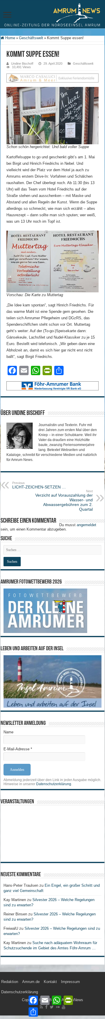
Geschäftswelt (31, 38)
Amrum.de (31, 981)
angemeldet (86, 525)
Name (8, 732)
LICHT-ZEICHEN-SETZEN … (39, 485)
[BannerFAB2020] (52, 385)
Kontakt (50, 981)
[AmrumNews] (52, 14)
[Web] (52, 78)
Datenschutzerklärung (53, 784)
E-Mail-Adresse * (18, 749)
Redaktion (9, 981)
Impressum (70, 981)
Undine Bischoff (22, 63)
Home (9, 38)
